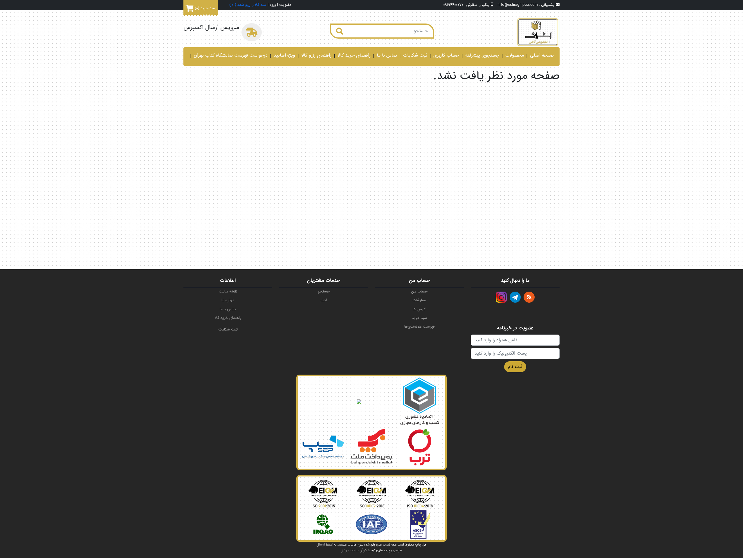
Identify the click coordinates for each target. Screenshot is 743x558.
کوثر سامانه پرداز (354, 550)
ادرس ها (419, 309)
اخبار (323, 300)
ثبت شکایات (415, 55)
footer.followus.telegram (515, 297)
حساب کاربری (446, 55)
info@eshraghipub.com (518, 5)
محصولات (514, 55)
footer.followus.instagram (501, 297)
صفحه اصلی (542, 55)
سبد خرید (419, 318)
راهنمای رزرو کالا (316, 55)
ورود (273, 5)
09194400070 (453, 5)
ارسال (320, 544)
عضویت (285, 5)
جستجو (324, 291)
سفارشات (419, 300)
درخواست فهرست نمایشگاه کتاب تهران (231, 55)
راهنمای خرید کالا (354, 55)
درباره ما (227, 300)
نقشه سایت (228, 291)
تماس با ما (387, 55)
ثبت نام (515, 366)
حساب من (419, 291)
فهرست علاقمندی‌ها (419, 327)
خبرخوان (529, 297)
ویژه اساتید (284, 55)
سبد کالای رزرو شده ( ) (247, 5)
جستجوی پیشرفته (482, 55)
